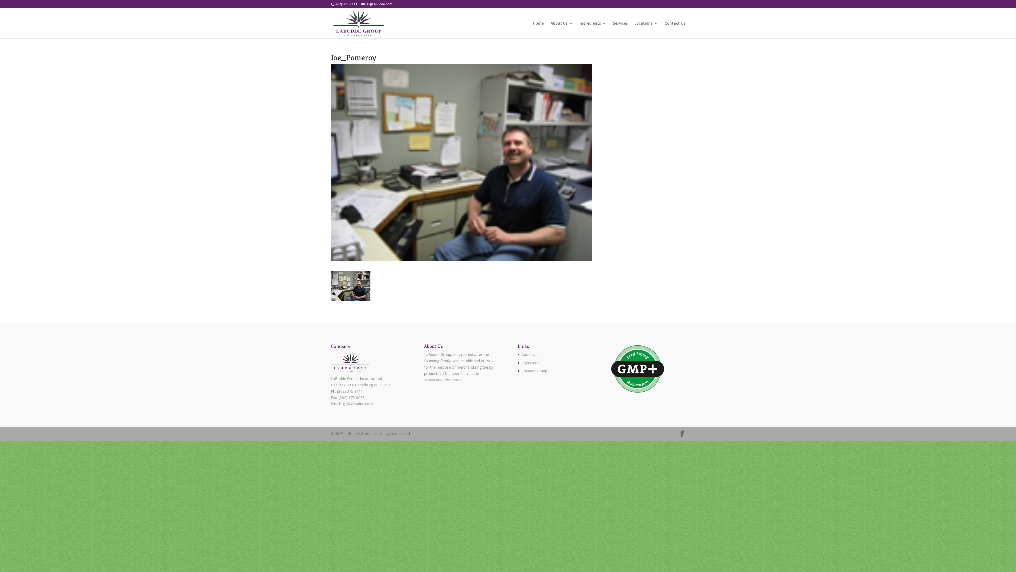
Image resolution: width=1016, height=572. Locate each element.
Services (620, 23)
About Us (559, 23)
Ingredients (590, 23)
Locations (643, 23)
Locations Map (534, 370)
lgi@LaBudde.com (357, 403)
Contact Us (675, 23)
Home (538, 23)
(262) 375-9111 (350, 391)
